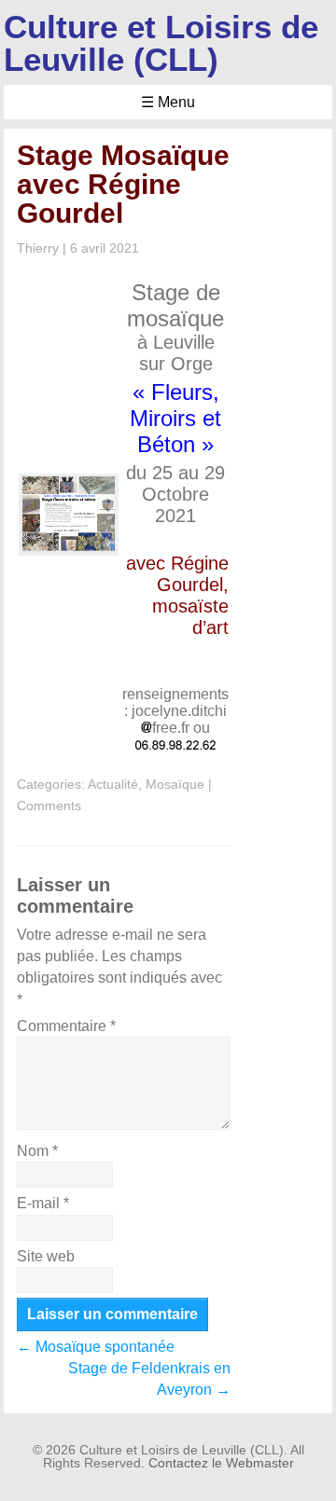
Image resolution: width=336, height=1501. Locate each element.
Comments (49, 805)
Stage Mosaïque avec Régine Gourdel (123, 184)
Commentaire (66, 1026)
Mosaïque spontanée (96, 1347)
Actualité (113, 784)
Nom (37, 1151)
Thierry (38, 248)
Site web (46, 1256)
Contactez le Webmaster (221, 1462)
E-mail (43, 1203)
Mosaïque (175, 784)
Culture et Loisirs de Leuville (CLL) (161, 42)
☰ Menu (168, 102)
